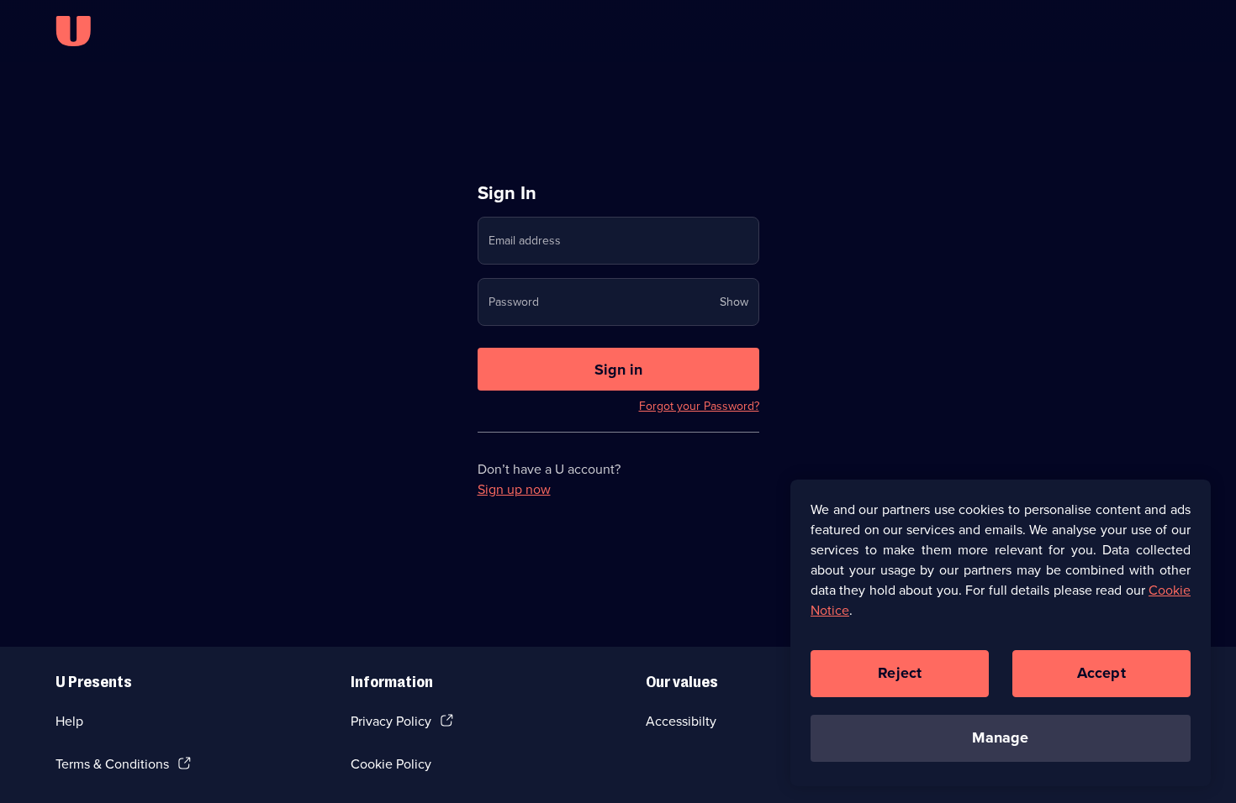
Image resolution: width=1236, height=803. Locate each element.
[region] (1000, 632)
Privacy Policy (391, 721)
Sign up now (514, 489)
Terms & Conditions (112, 764)
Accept (1101, 673)
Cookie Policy (391, 764)
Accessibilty (681, 721)
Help (69, 721)
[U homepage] (73, 31)
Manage (1000, 737)
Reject (900, 673)
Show (734, 302)
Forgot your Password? (699, 406)
